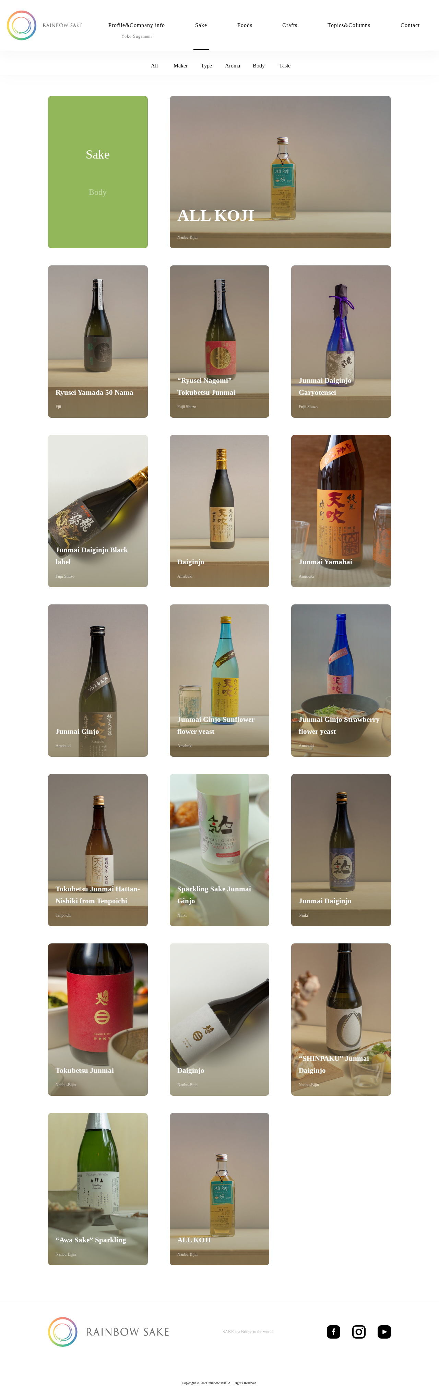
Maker (181, 65)
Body (259, 65)
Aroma (232, 65)
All (154, 65)
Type (206, 65)
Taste (284, 65)
